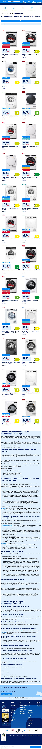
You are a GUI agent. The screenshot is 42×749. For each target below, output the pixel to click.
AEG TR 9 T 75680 (20, 631)
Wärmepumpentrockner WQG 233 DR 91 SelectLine (11, 363)
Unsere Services (13, 703)
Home (2, 13)
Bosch (3, 499)
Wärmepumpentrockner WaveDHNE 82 (10, 424)
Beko (3, 536)
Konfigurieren (26, 746)
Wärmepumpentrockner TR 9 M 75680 (31, 270)
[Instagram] (39, 705)
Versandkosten (31, 735)
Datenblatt (4, 57)
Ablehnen (19, 746)
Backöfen (21, 711)
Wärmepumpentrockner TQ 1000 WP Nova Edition (30, 116)
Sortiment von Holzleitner (7, 525)
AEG (3, 528)
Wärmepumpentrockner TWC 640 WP (30, 363)
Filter (21, 21)
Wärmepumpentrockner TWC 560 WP (30, 85)
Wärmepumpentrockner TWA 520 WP (30, 147)
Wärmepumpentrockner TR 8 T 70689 (30, 55)
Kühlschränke (22, 707)
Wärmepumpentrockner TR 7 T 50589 (10, 239)
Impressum (19, 735)
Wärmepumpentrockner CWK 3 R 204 (30, 332)
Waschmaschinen (23, 705)
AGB (8, 735)
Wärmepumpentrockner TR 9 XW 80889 (30, 178)
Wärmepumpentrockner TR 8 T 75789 (10, 301)
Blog (29, 725)
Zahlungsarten (37, 735)
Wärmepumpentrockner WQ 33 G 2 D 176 (30, 209)
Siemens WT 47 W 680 (30, 631)
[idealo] (4, 706)
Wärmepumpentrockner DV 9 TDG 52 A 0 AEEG (10, 393)
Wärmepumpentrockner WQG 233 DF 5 (31, 393)
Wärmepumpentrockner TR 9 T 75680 (10, 55)
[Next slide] (41, 8)
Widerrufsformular (13, 735)
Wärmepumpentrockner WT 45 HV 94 (11, 209)
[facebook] (37, 705)
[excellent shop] (5, 717)
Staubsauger (22, 713)
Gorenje (4, 543)
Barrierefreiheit (24, 735)
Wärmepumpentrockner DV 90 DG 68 (30, 301)
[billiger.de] (5, 710)
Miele (3, 490)
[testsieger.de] (6, 724)
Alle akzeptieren (35, 747)
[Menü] (1, 1)
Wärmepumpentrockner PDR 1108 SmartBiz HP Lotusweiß (10, 332)
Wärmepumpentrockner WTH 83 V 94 (30, 239)
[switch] (4, 740)
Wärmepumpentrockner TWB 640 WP (10, 178)
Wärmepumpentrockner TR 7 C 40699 (10, 147)
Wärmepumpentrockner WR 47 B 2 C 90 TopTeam (11, 270)
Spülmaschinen (22, 709)
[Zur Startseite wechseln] (4, 1)
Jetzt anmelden (6, 694)
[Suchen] (18, 1)
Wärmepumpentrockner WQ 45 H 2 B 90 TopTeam (10, 116)
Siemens (4, 508)
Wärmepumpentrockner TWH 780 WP (30, 424)
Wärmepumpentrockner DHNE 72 (10, 85)
